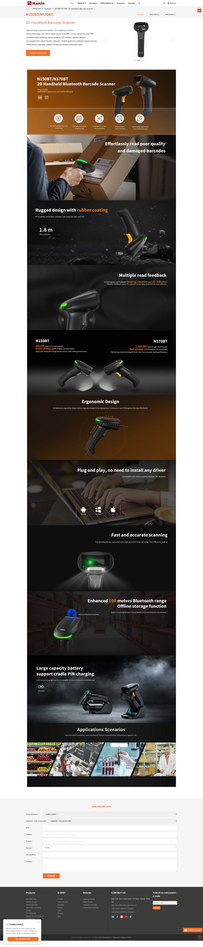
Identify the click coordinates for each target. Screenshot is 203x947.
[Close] (39, 921)
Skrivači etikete (31, 902)
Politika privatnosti (103, 937)
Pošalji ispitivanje (38, 53)
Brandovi (93, 3)
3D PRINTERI (30, 919)
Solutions (121, 3)
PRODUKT (81, 3)
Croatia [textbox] (46, 847)
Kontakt (131, 3)
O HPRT (60, 899)
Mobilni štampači (32, 905)
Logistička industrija (90, 905)
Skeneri (28, 910)
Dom (72, 3)
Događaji (61, 905)
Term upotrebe (119, 937)
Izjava (60, 910)
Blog (59, 916)
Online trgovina (63, 902)
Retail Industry (88, 902)
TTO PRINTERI (31, 913)
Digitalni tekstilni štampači (35, 916)
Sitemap (128, 937)
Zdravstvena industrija (90, 908)
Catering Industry (89, 899)
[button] (173, 40)
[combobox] (110, 848)
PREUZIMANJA (107, 3)
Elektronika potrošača (33, 908)
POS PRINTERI (31, 899)
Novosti (60, 913)
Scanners (48, 9)
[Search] (164, 3)
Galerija (60, 908)
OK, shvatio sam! (23, 939)
